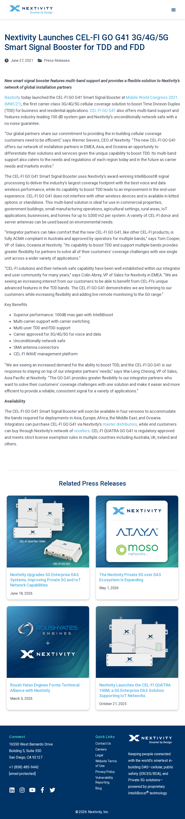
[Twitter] (52, 790)
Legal (99, 755)
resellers (82, 430)
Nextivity (12, 97)
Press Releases (57, 60)
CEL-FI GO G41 (103, 110)
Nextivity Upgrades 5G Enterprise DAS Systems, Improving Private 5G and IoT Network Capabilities (45, 580)
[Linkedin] (12, 790)
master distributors (120, 424)
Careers (101, 749)
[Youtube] (32, 790)
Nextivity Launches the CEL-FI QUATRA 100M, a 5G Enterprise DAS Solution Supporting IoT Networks (135, 690)
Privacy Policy (105, 772)
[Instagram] (22, 790)
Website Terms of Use (106, 763)
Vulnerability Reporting (104, 780)
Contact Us (103, 743)
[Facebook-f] (42, 790)
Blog (98, 788)
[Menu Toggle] (173, 9)
